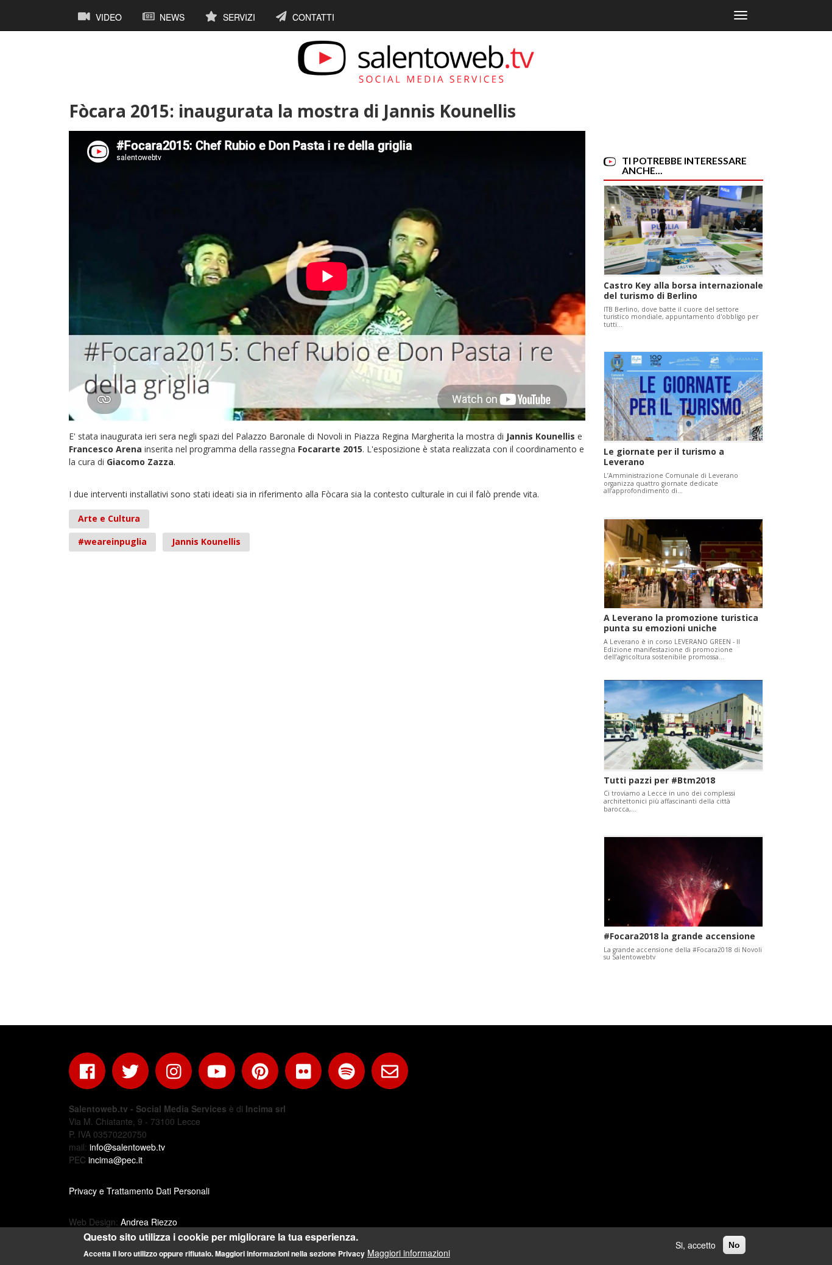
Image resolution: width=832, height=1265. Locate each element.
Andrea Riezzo (149, 1222)
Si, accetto (695, 1245)
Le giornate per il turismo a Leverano (664, 457)
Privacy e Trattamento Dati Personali (139, 1191)
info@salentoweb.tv (127, 1147)
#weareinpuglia (112, 541)
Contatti (312, 17)
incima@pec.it (115, 1160)
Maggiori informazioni (408, 1253)
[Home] (416, 61)
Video (107, 17)
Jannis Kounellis (206, 541)
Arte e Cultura (109, 518)
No (734, 1245)
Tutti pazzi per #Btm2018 (659, 780)
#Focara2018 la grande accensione (679, 936)
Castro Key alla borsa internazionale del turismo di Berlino (683, 290)
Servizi (237, 17)
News (171, 17)
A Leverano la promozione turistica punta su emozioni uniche (681, 623)
